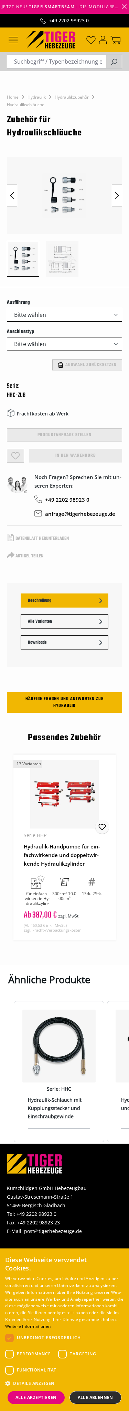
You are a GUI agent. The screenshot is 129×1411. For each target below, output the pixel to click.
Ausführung (18, 302)
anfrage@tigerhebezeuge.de (80, 513)
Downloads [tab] (37, 642)
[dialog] (64, 1329)
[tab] (64, 600)
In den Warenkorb (75, 455)
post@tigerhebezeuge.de (53, 1231)
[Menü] (13, 39)
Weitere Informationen (28, 1326)
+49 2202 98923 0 (69, 20)
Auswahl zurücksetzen (91, 365)
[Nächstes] (117, 195)
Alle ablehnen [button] (95, 1397)
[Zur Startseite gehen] (50, 39)
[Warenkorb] (115, 39)
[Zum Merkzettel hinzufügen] (102, 827)
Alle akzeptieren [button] (35, 1397)
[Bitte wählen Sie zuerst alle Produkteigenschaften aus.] (15, 455)
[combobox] (56, 61)
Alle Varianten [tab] (40, 621)
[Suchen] (114, 61)
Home (13, 97)
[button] (64, 1383)
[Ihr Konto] (102, 39)
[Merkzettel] (91, 39)
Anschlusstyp (20, 331)
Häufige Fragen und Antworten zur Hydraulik (64, 702)
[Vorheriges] (12, 195)
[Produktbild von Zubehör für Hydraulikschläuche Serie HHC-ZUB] (65, 196)
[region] (64, 220)
